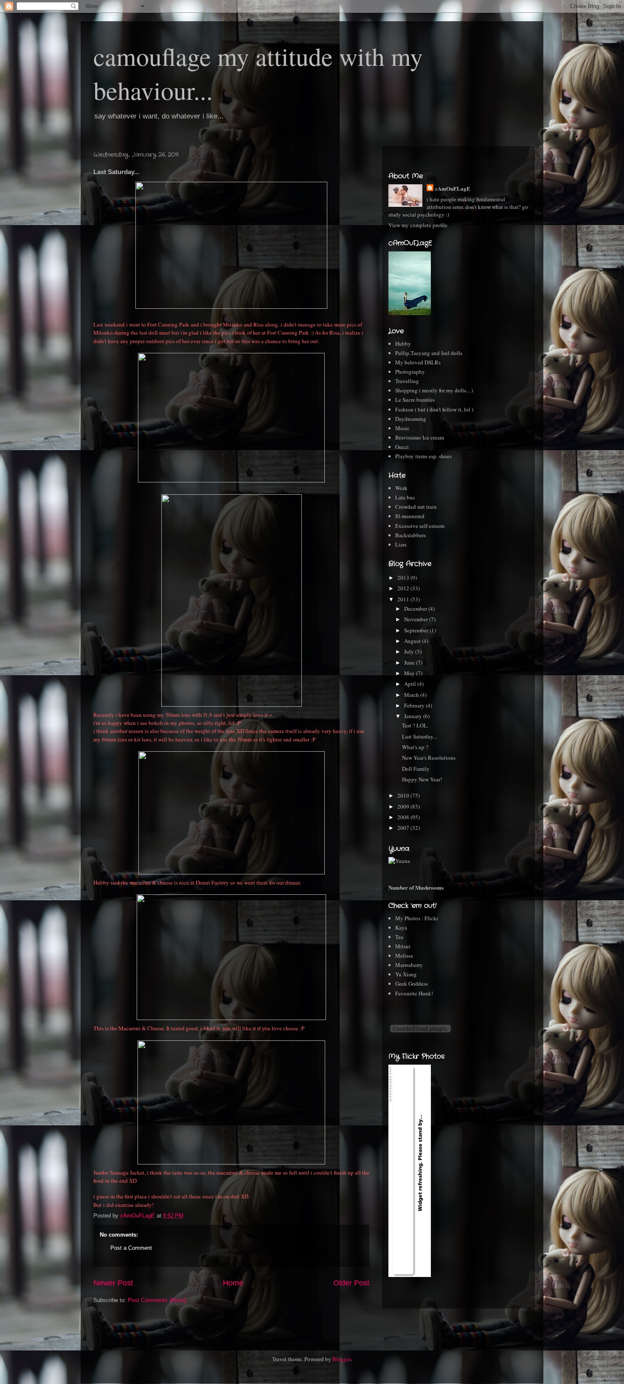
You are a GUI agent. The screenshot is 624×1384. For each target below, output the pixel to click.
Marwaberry (409, 965)
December (416, 608)
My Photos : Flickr (416, 918)
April (410, 684)
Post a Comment (131, 1248)
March (412, 695)
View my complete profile (417, 225)
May (410, 673)
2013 (403, 577)
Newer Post (113, 1283)
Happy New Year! (422, 779)
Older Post (351, 1283)
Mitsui (402, 946)
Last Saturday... (419, 736)
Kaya (401, 927)
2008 (403, 817)
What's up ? (415, 747)
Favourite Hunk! (414, 993)
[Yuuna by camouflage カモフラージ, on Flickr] (399, 861)
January (413, 716)
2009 (403, 806)
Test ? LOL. (415, 725)
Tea (399, 937)
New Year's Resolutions (428, 757)
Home (233, 1283)
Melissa (404, 955)
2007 (403, 828)
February (415, 705)
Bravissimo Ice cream (419, 437)
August (413, 641)
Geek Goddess (411, 983)
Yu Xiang (406, 974)
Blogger (341, 1359)
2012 (403, 588)
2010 (403, 795)
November (416, 619)
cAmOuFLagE (452, 188)
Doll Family (416, 768)
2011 (403, 599)
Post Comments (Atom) (157, 1300)
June (410, 662)
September (417, 630)
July (409, 651)
